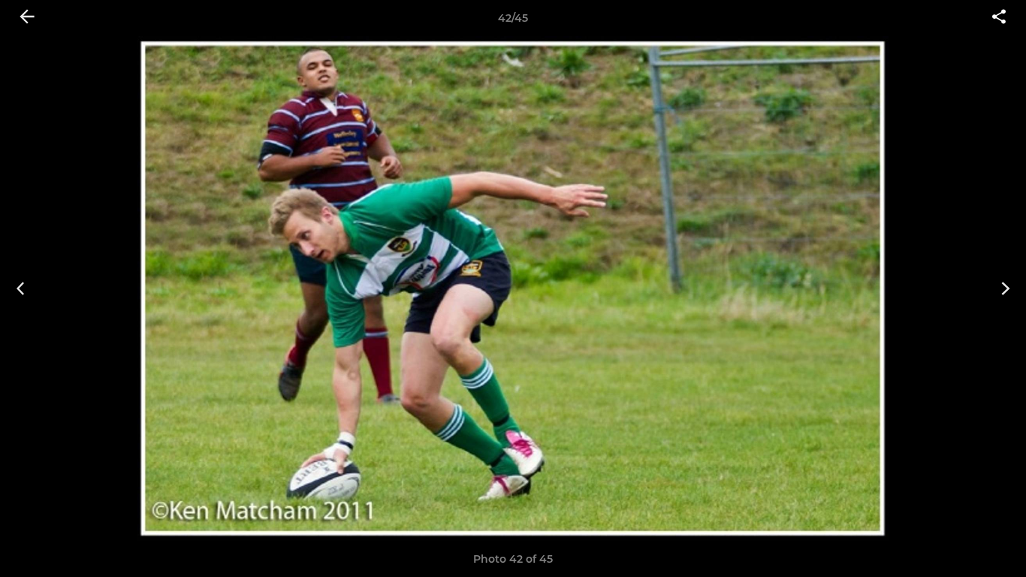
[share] (999, 18)
